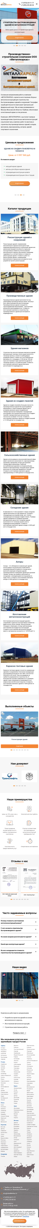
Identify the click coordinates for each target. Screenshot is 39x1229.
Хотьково (29, 1068)
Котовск (3, 1048)
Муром (15, 1062)
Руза (28, 1156)
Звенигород (30, 1092)
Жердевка (3, 1051)
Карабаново (17, 1053)
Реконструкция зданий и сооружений (20, 238)
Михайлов (3, 1073)
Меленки (16, 1081)
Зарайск (16, 1130)
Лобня (28, 1130)
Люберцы (29, 1141)
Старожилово (4, 1092)
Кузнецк (3, 1112)
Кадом (2, 1070)
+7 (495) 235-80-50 (27, 5)
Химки (28, 1143)
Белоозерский (30, 1087)
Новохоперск (4, 1145)
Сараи (2, 1096)
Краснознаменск (31, 1115)
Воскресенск (17, 1136)
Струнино (16, 1070)
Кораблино (4, 1064)
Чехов (28, 1149)
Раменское (30, 1070)
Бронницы (16, 1128)
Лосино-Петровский (32, 1060)
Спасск (3, 1120)
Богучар (3, 1127)
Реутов (28, 1145)
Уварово (3, 1059)
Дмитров (29, 1105)
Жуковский (30, 1089)
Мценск (16, 1117)
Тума (2, 1088)
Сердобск (3, 1114)
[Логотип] (6, 4)
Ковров (16, 1057)
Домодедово (30, 1109)
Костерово (16, 1058)
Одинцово (29, 1111)
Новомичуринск (5, 1081)
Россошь (3, 1140)
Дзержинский (17, 1143)
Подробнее (25, 1216)
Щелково (29, 1152)
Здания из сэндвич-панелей (19, 401)
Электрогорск (30, 1113)
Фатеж (15, 1094)
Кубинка (29, 1047)
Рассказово (4, 1057)
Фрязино (29, 1137)
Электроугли (30, 1120)
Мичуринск (4, 1055)
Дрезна (16, 1122)
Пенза (2, 1103)
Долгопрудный (18, 1147)
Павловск (3, 1143)
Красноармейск (31, 1081)
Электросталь (30, 1045)
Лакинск (16, 1060)
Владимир (4, 1154)
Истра (15, 1137)
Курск (15, 1086)
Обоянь (16, 1101)
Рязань (3, 1062)
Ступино (29, 1057)
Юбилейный (30, 1053)
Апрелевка (30, 1083)
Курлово (16, 1079)
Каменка (3, 1108)
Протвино (29, 1134)
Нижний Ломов (5, 1116)
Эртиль (3, 1128)
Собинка (16, 1047)
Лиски (2, 1134)
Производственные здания (19, 296)
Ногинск (16, 1149)
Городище (3, 1110)
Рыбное (3, 1066)
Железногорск (18, 1088)
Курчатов (16, 1099)
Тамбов (3, 1045)
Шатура (29, 1079)
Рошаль (29, 1075)
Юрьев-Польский (18, 1055)
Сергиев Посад (18, 1154)
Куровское (29, 1122)
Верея (28, 1090)
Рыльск (16, 1092)
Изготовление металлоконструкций (19, 615)
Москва (16, 1120)
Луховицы (29, 1136)
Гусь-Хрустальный (18, 1049)
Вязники (16, 1045)
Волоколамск (30, 1094)
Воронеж (3, 1124)
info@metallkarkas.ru (10, 1193)
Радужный (16, 1066)
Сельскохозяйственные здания (19, 455)
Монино (29, 1147)
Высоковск (30, 1098)
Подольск (29, 1058)
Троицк (29, 1062)
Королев (16, 1145)
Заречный (3, 1118)
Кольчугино (17, 1077)
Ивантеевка (30, 1096)
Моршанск (4, 1049)
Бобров (3, 1151)
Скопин (3, 1077)
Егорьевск (16, 1126)
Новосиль (16, 1112)
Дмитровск (17, 1108)
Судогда (16, 1051)
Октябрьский (4, 1098)
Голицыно (16, 1139)
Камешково (17, 1072)
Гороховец (16, 1068)
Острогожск (4, 1132)
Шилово (3, 1068)
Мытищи (29, 1077)
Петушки (16, 1083)
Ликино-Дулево (31, 1055)
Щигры (15, 1095)
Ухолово (3, 1071)
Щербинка (16, 1151)
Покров (3, 1156)
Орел (15, 1106)
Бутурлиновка (4, 1149)
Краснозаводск (18, 1152)
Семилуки (3, 1142)
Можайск (29, 1072)
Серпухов (29, 1117)
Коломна (29, 1104)
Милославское (5, 1086)
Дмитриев (16, 1097)
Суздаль (16, 1073)
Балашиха (16, 1124)
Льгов (15, 1090)
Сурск (2, 1105)
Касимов (3, 1083)
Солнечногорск (31, 1049)
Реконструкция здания (19, 739)
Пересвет (29, 1051)
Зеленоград (17, 1134)
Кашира (29, 1100)
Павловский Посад (32, 1126)
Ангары (19, 562)
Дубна (28, 1085)
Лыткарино (30, 1066)
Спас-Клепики (4, 1094)
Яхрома (29, 1128)
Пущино (29, 1064)
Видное (16, 1132)
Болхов (16, 1114)
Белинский (4, 1122)
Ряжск (2, 1079)
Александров (17, 1064)
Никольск (3, 1106)
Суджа (15, 1103)
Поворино (3, 1130)
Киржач (16, 1075)
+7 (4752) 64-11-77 (27, 3)
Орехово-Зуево (31, 1119)
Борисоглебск (4, 1138)
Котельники (30, 1107)
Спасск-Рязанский (6, 1075)
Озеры (15, 1156)
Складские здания (19, 507)
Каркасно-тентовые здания (19, 666)
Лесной (3, 1100)
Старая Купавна (31, 1124)
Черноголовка (30, 1073)
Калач (2, 1136)
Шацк (2, 1085)
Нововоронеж (4, 1147)
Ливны (15, 1115)
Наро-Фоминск (31, 1151)
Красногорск (30, 1154)
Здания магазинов (19, 348)
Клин (15, 1141)
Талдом (29, 1132)
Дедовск (29, 1102)
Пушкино (29, 1139)
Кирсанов (3, 1053)
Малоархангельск (18, 1110)
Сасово (3, 1090)
